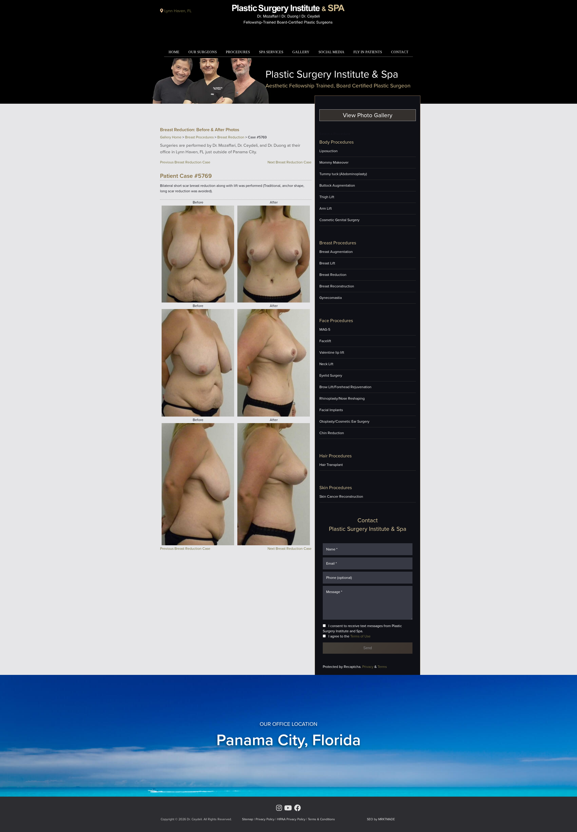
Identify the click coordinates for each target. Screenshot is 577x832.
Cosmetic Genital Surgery (339, 219)
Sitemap (247, 819)
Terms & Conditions (321, 819)
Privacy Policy (265, 819)
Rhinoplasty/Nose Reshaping (342, 398)
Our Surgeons (202, 52)
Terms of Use (360, 636)
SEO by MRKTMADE (381, 819)
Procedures (238, 52)
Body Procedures (336, 142)
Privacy (368, 666)
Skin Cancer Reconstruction (341, 496)
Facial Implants (331, 410)
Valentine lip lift (331, 352)
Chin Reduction (331, 432)
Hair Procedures (335, 455)
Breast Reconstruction (336, 286)
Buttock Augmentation (337, 185)
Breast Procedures (199, 137)
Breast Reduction (230, 137)
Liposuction (328, 151)
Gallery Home (170, 137)
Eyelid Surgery (330, 375)
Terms (382, 666)
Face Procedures (336, 320)
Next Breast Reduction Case (289, 162)
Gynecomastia (330, 297)
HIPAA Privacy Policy (291, 819)
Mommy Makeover (333, 162)
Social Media (331, 52)
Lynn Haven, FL (178, 11)
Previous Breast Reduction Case (185, 162)
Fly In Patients (367, 52)
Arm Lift (325, 208)
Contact (399, 52)
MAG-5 (324, 329)
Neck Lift (326, 364)
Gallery (300, 52)
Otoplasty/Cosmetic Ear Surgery (344, 421)
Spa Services (271, 52)
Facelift (325, 341)
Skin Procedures (335, 487)
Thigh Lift (326, 196)
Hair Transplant (331, 464)
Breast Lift (327, 263)
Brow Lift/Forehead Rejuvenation (345, 387)
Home (174, 52)
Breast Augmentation (336, 251)
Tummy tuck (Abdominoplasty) (343, 173)
